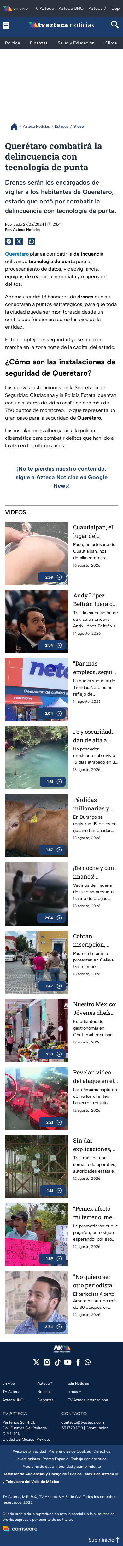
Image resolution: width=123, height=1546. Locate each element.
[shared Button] (31, 241)
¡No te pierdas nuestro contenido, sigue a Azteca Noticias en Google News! (62, 477)
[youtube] (68, 1364)
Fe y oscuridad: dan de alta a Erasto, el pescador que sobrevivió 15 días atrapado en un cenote (95, 736)
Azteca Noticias (26, 229)
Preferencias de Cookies (70, 1451)
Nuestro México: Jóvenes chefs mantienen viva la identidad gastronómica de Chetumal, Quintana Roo (95, 1008)
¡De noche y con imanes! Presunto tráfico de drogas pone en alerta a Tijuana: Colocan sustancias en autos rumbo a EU (95, 872)
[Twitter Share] (19, 241)
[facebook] (78, 1364)
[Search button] (115, 25)
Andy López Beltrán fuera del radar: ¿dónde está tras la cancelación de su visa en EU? (95, 599)
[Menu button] (8, 25)
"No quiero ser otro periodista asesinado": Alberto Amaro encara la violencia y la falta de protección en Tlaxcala (92, 1281)
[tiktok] (57, 1364)
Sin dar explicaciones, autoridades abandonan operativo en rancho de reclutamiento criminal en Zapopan (92, 1145)
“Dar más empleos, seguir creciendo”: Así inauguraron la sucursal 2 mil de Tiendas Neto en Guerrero (94, 668)
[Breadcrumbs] (16, 127)
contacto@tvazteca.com (83, 1422)
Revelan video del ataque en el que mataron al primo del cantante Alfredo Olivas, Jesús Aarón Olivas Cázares (95, 1076)
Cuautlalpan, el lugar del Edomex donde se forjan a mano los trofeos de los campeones (95, 531)
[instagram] (47, 1364)
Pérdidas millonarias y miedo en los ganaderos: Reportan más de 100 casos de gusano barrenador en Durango (95, 804)
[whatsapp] (88, 1364)
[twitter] (36, 1364)
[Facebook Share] (9, 241)
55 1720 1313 (72, 1428)
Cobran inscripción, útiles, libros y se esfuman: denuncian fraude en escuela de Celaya (95, 940)
